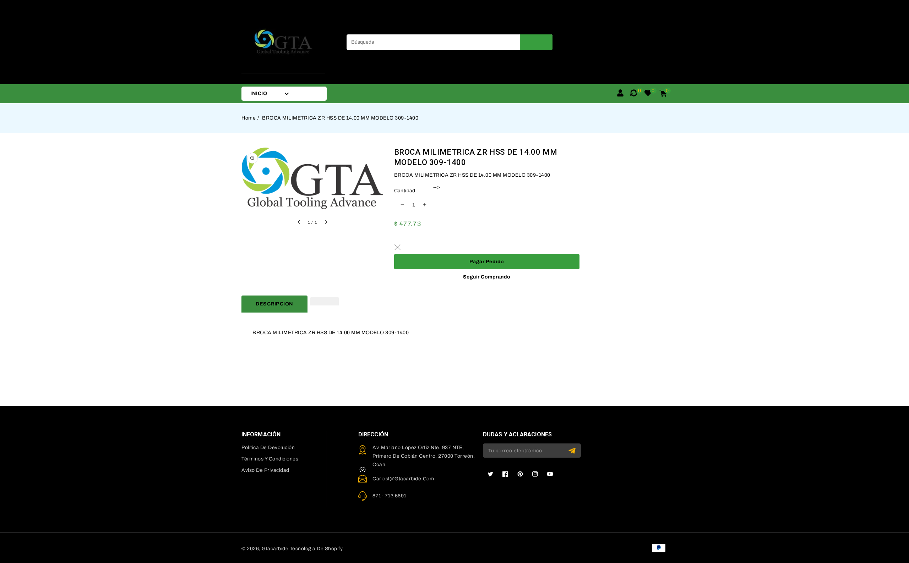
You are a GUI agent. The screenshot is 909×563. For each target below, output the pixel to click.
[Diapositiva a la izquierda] (299, 223)
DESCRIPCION (274, 304)
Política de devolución (268, 447)
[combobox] (450, 42)
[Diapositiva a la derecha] (326, 223)
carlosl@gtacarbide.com (403, 478)
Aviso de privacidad (265, 470)
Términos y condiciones (269, 459)
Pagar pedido (486, 261)
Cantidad (404, 190)
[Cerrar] (397, 246)
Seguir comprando (487, 277)
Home (248, 118)
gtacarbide (275, 548)
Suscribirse (573, 450)
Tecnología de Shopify (316, 548)
